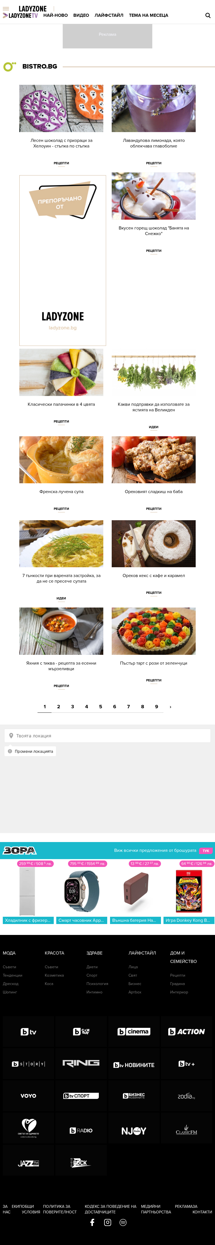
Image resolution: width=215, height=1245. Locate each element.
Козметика (54, 975)
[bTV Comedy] (81, 1031)
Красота (54, 953)
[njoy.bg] (134, 1128)
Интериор (179, 992)
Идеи (153, 427)
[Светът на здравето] (28, 1128)
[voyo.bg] (28, 1095)
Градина (177, 983)
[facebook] (92, 1223)
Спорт (92, 975)
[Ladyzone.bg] (38, 9)
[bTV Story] (28, 1063)
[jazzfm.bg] (28, 1160)
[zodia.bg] (186, 1095)
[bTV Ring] (81, 1063)
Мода (9, 953)
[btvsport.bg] (81, 1095)
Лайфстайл (109, 15)
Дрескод (10, 983)
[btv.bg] (28, 1031)
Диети (92, 967)
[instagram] (107, 1223)
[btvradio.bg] (81, 1128)
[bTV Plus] (186, 1063)
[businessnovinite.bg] (134, 1095)
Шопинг (10, 992)
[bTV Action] (186, 1031)
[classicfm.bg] (186, 1128)
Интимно (94, 992)
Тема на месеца (148, 15)
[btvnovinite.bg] (134, 1063)
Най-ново (55, 15)
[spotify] (123, 1223)
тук (206, 850)
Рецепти (61, 163)
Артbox (134, 992)
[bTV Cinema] (134, 1031)
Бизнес (134, 983)
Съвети (9, 967)
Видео (81, 15)
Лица (133, 967)
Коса (49, 983)
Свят (132, 975)
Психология (97, 983)
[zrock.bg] (81, 1160)
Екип (17, 1206)
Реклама (184, 1206)
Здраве (94, 953)
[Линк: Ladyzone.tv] (20, 15)
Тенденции (12, 975)
